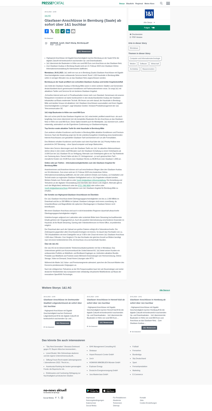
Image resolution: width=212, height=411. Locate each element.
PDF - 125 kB (69, 44)
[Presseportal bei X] (58, 398)
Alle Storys (148, 22)
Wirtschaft (155, 64)
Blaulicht (130, 4)
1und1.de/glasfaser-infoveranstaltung (91, 180)
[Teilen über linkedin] (68, 31)
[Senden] (73, 31)
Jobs (142, 400)
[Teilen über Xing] (63, 31)
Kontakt (143, 398)
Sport (134, 362)
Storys (122, 4)
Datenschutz (91, 403)
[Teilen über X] (52, 31)
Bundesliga (136, 354)
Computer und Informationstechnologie (145, 58)
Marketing (136, 370)
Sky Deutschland (139, 358)
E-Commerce (137, 374)
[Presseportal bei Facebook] (55, 398)
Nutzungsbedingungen (95, 400)
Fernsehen (136, 350)
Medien (133, 64)
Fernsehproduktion (139, 366)
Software (143, 64)
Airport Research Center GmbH (101, 354)
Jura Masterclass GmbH (98, 374)
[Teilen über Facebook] (47, 31)
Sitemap (116, 406)
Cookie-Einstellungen (148, 403)
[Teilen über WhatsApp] (57, 31)
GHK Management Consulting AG (102, 346)
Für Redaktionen (119, 398)
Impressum (90, 398)
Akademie (117, 400)
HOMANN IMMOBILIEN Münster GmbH (104, 362)
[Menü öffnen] (168, 3)
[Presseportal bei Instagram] (61, 397)
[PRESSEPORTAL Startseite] (53, 3)
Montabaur (134, 48)
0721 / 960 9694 (84, 185)
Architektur (134, 69)
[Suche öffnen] (161, 3)
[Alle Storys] (149, 18)
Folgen (147, 28)
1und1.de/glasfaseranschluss (56, 188)
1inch (91, 358)
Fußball (135, 346)
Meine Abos (149, 4)
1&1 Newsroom (84, 51)
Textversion (117, 403)
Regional (139, 4)
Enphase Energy (95, 366)
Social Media (91, 406)
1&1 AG (48, 16)
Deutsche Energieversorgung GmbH (103, 370)
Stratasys (93, 350)
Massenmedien (148, 69)
